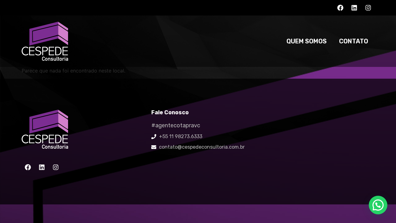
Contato (353, 41)
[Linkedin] (354, 8)
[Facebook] (340, 8)
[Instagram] (368, 8)
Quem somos (306, 41)
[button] (378, 205)
